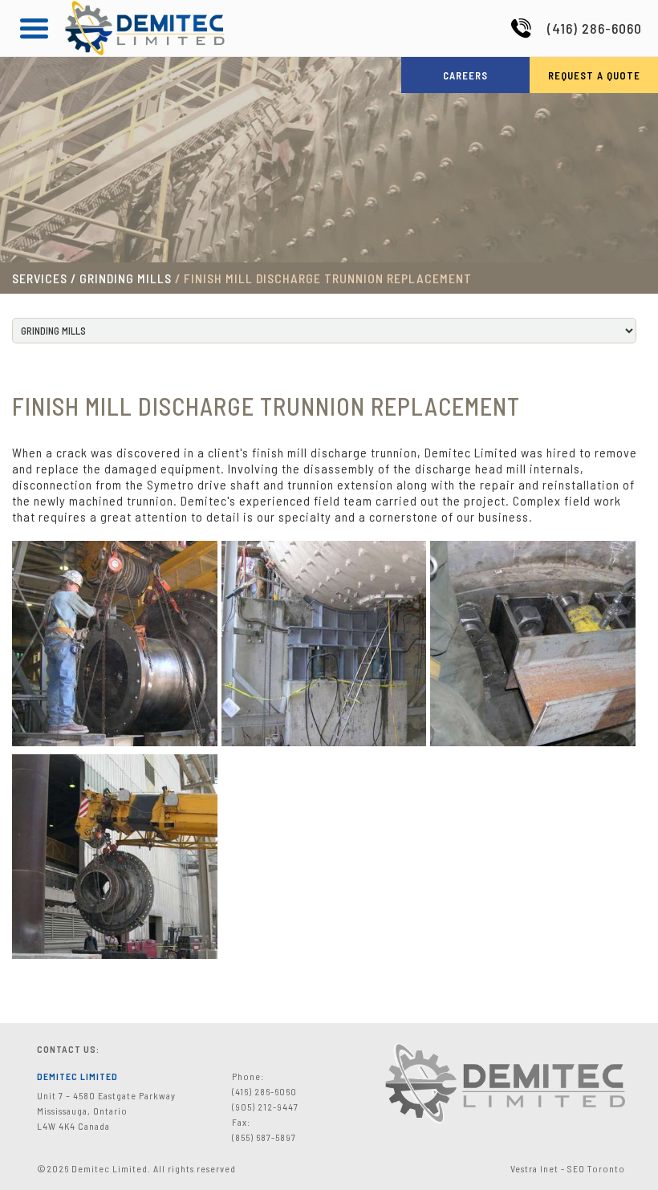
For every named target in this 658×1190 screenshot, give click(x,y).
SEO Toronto (596, 1168)
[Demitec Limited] (144, 51)
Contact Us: (68, 1048)
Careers (465, 75)
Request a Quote (594, 75)
